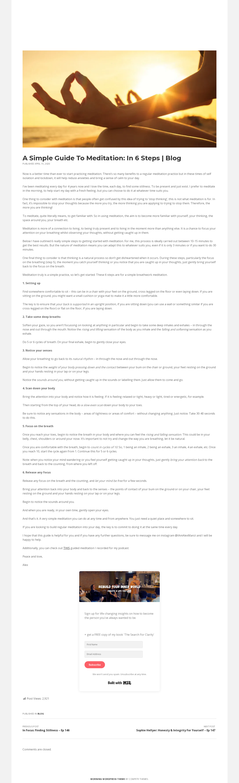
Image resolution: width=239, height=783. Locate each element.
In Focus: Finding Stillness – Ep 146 (46, 730)
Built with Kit (119, 683)
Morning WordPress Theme (107, 779)
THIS (66, 548)
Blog (41, 713)
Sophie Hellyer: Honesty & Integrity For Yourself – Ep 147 (175, 730)
